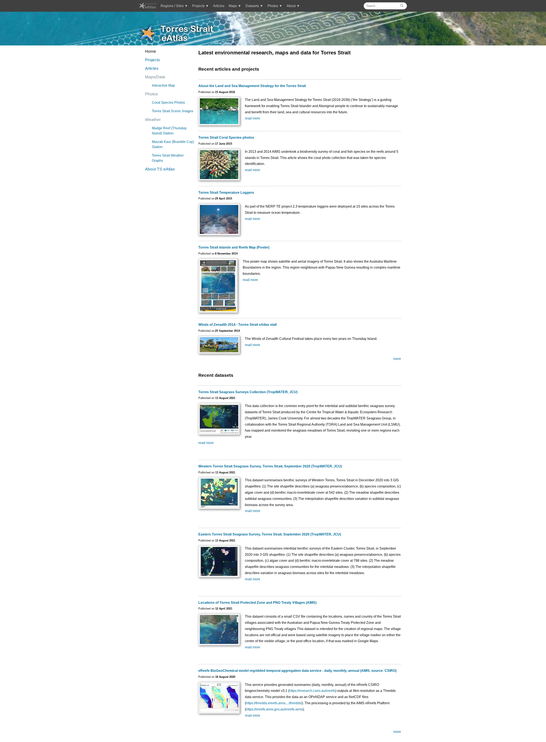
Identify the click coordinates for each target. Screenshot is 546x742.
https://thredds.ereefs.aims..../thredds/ (274, 703)
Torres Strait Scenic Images (172, 111)
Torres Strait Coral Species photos (226, 137)
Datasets (252, 6)
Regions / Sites (172, 6)
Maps (233, 6)
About (291, 6)
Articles (218, 6)
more (397, 359)
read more (252, 118)
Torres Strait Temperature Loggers (226, 192)
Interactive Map (163, 85)
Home (150, 51)
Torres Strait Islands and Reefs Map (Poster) (233, 247)
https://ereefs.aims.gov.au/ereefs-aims (274, 709)
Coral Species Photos (168, 102)
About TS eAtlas (160, 169)
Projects (198, 6)
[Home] (147, 7)
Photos (272, 6)
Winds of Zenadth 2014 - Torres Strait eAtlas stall (237, 324)
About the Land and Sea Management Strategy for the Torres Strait (252, 86)
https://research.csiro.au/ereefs (312, 691)
